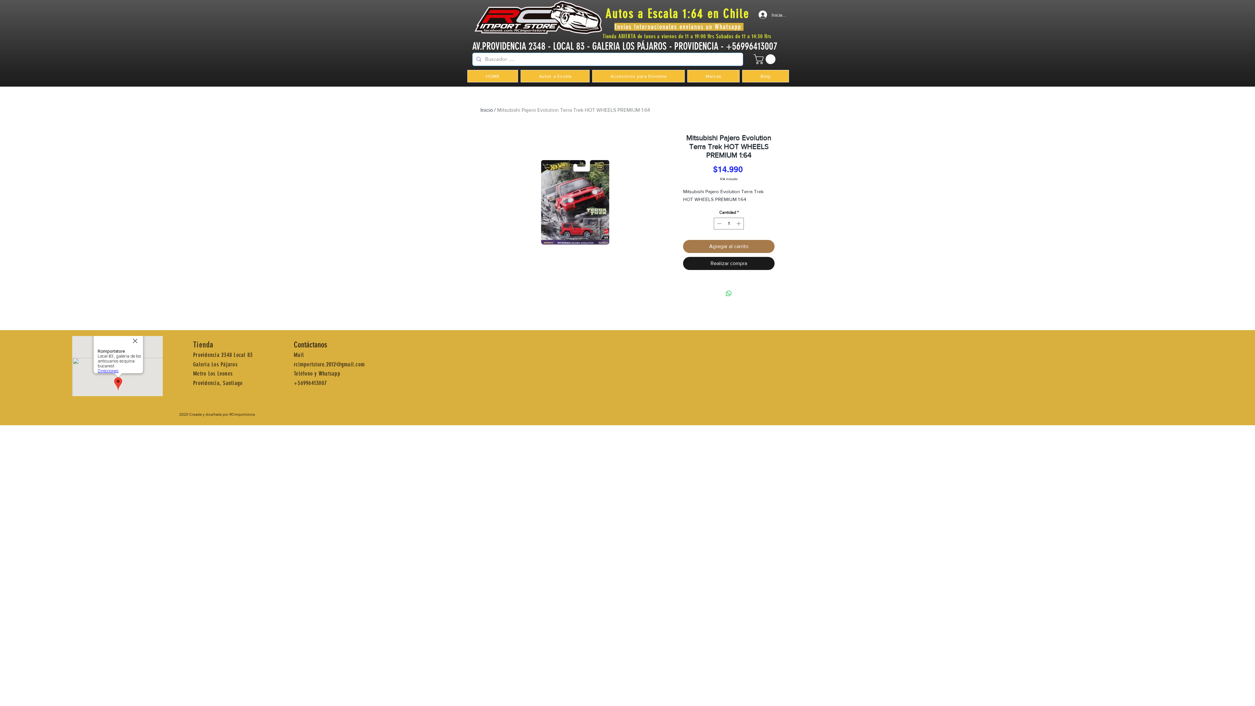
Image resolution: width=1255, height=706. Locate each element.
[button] (766, 59)
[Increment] (739, 223)
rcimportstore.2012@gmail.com (329, 364)
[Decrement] (719, 223)
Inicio (486, 110)
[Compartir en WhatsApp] (729, 293)
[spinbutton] (729, 223)
